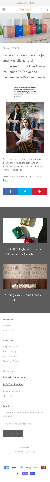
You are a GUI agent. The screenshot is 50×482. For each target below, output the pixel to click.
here (5, 180)
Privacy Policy (10, 356)
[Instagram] (11, 396)
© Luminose (25, 447)
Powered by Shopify (25, 451)
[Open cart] (46, 9)
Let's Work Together (13, 384)
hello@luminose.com (14, 377)
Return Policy (9, 351)
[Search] (41, 9)
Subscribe (13, 433)
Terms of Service (11, 361)
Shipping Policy (10, 346)
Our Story (8, 330)
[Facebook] (4, 396)
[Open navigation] (3, 9)
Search (7, 325)
